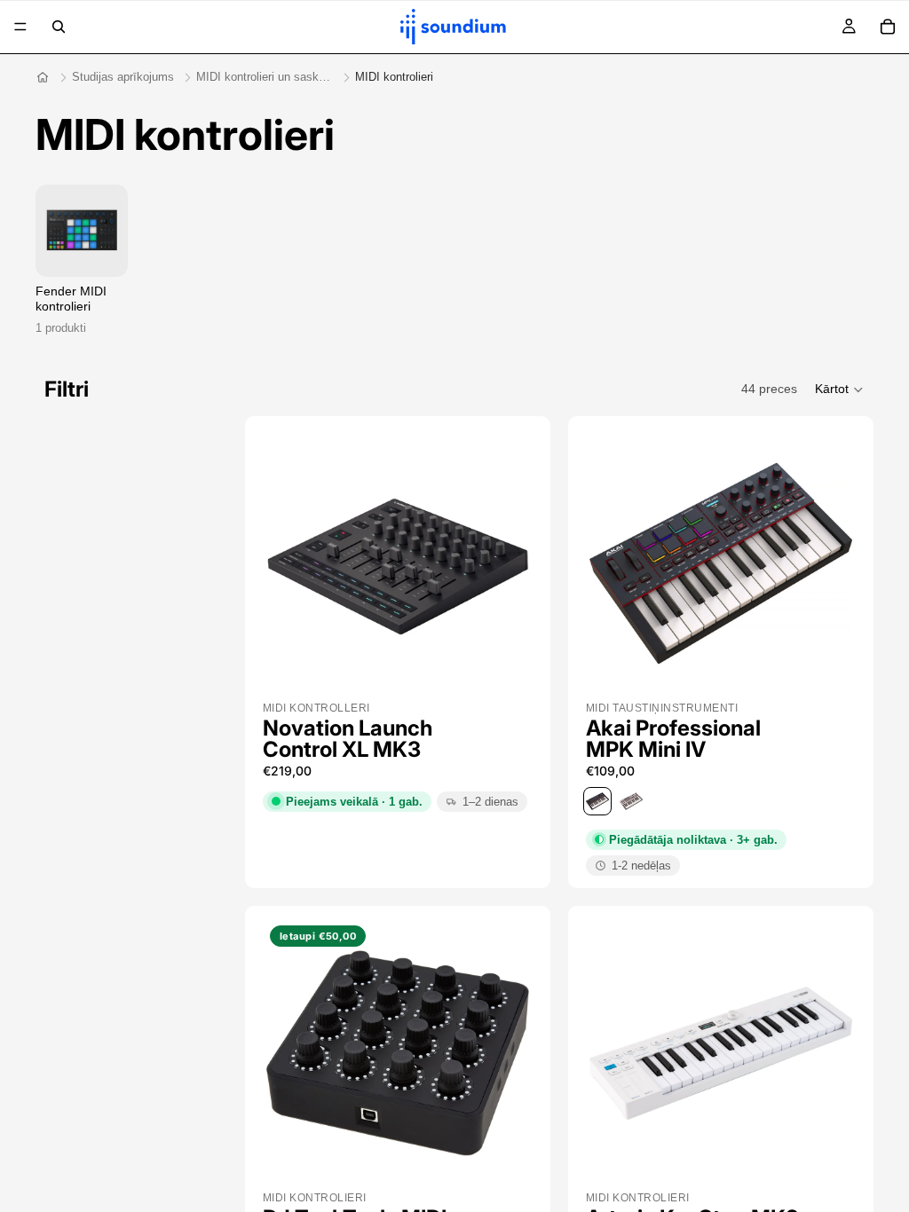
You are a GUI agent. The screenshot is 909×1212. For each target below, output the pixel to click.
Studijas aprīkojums (123, 76)
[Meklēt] (58, 26)
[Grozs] (887, 26)
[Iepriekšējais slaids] (293, 563)
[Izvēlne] (20, 26)
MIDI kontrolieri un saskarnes (264, 76)
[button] (840, 389)
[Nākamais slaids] (502, 563)
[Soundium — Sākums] (43, 77)
